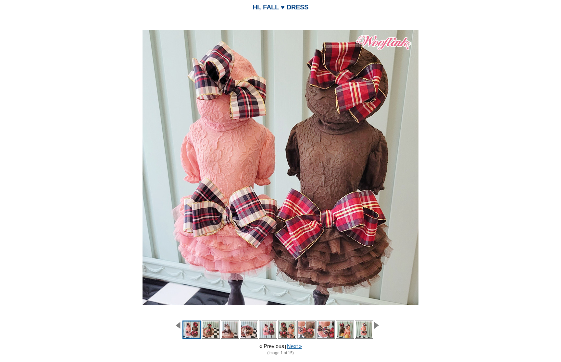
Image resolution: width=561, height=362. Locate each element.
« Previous (271, 346)
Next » (294, 346)
